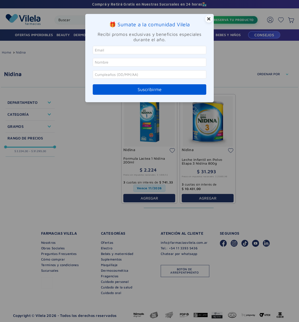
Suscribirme (150, 89)
